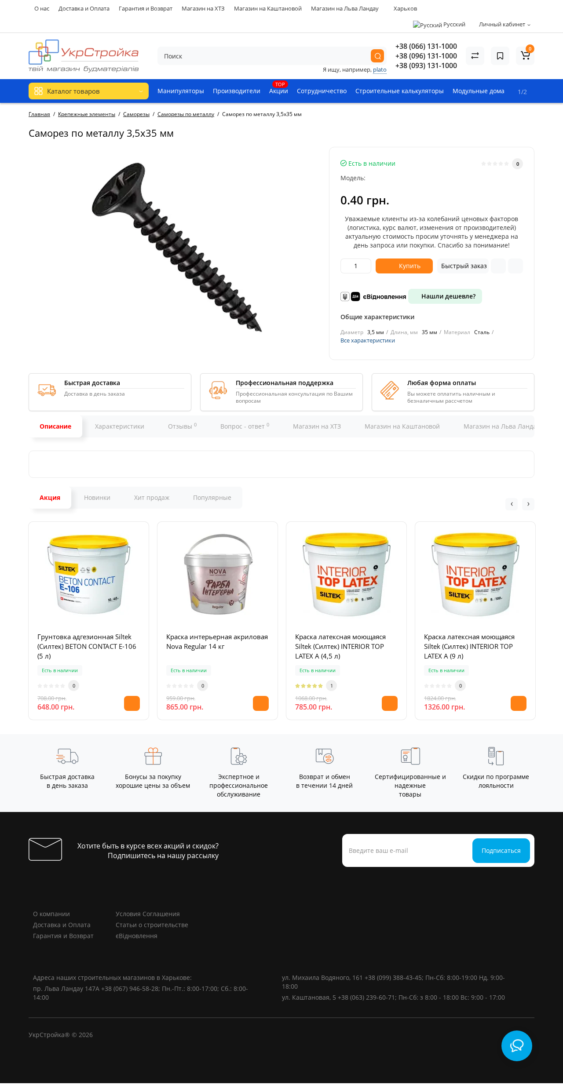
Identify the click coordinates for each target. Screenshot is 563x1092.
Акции (278, 88)
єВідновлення (136, 936)
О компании (51, 914)
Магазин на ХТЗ (203, 8)
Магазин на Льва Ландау (345, 8)
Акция (50, 497)
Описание (55, 426)
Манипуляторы (180, 91)
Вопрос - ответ (244, 426)
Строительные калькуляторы (399, 91)
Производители (236, 91)
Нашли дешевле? (447, 296)
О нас (41, 8)
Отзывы (182, 426)
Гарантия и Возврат (145, 8)
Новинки (97, 497)
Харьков (404, 8)
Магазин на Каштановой (268, 8)
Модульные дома (479, 91)
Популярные (212, 497)
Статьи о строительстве (152, 925)
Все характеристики (367, 340)
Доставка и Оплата (84, 8)
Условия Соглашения (148, 914)
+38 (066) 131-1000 (426, 46)
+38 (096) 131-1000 (426, 56)
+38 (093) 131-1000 (426, 65)
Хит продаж (151, 497)
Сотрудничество (322, 91)
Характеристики (119, 426)
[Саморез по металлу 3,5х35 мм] (175, 246)
